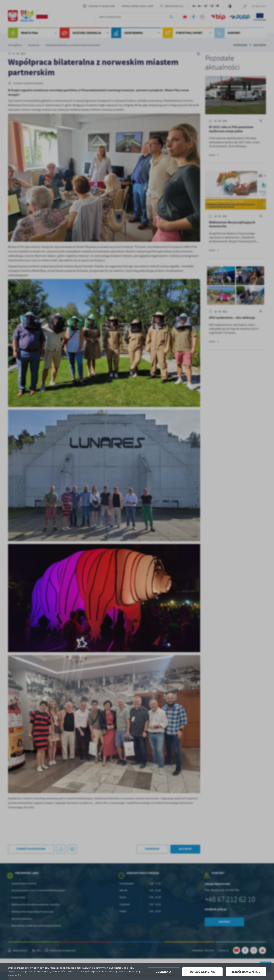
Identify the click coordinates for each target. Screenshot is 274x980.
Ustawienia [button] (163, 972)
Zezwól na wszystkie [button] (246, 972)
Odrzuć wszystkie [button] (202, 972)
